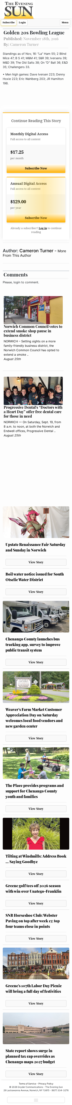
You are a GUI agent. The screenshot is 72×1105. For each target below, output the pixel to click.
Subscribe (9, 22)
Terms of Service (27, 1083)
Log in (43, 228)
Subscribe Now (36, 168)
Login (22, 22)
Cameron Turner (36, 250)
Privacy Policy (45, 1083)
